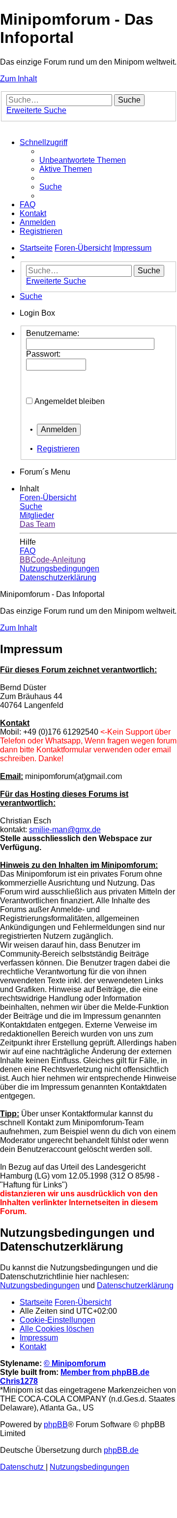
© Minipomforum (75, 1363)
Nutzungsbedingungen (40, 1285)
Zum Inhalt (18, 78)
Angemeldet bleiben (69, 401)
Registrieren (58, 448)
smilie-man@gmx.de (65, 829)
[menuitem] (82, 160)
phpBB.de (121, 1450)
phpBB (56, 1424)
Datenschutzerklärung (135, 1285)
